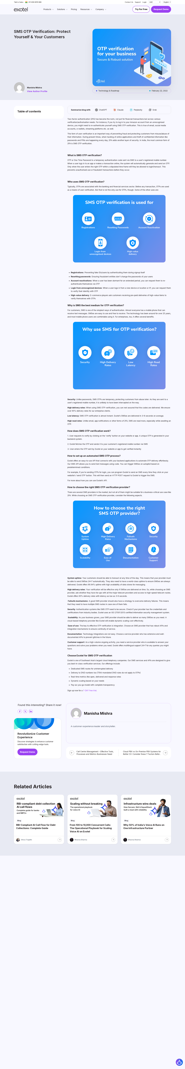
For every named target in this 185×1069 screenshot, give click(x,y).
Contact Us (129, 2)
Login (144, 2)
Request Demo (161, 9)
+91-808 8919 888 (34, 2)
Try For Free (141, 9)
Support (138, 2)
